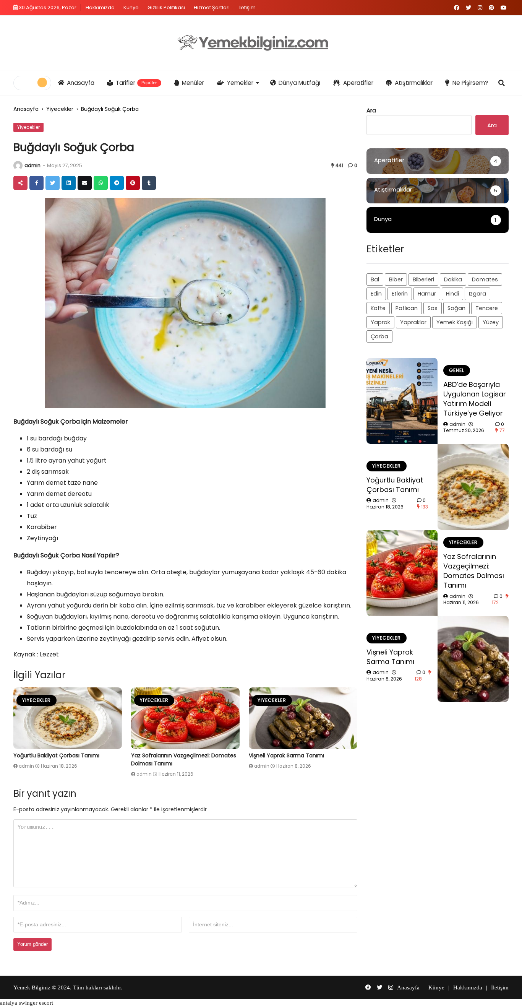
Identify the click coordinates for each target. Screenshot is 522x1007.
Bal (375, 279)
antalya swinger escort (26, 1003)
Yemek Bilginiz (31, 987)
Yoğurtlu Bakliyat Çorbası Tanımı (56, 755)
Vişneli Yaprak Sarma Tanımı (286, 755)
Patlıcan (407, 308)
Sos (433, 308)
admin (32, 165)
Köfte (378, 308)
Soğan (456, 308)
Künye (131, 7)
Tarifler (136, 83)
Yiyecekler (59, 109)
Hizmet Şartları (212, 7)
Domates (485, 279)
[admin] (18, 165)
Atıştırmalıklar (414, 83)
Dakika (453, 279)
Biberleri (423, 279)
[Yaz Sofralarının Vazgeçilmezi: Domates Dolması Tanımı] (185, 718)
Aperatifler (358, 83)
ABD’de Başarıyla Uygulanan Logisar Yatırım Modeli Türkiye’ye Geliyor (474, 399)
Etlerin (400, 293)
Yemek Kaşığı (454, 322)
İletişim (247, 7)
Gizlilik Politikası (166, 7)
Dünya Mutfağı (299, 83)
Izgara (477, 293)
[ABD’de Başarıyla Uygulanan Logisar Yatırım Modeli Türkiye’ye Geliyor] (402, 401)
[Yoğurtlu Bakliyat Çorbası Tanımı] (67, 718)
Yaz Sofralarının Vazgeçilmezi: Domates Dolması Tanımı (473, 571)
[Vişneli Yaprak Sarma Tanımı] (303, 718)
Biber (396, 279)
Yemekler (240, 83)
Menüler (193, 83)
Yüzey (491, 322)
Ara (371, 110)
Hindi (452, 293)
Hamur (427, 293)
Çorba (379, 336)
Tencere (486, 308)
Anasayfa (80, 83)
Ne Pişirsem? (470, 83)
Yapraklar (413, 322)
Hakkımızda (100, 7)
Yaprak (380, 322)
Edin (376, 293)
